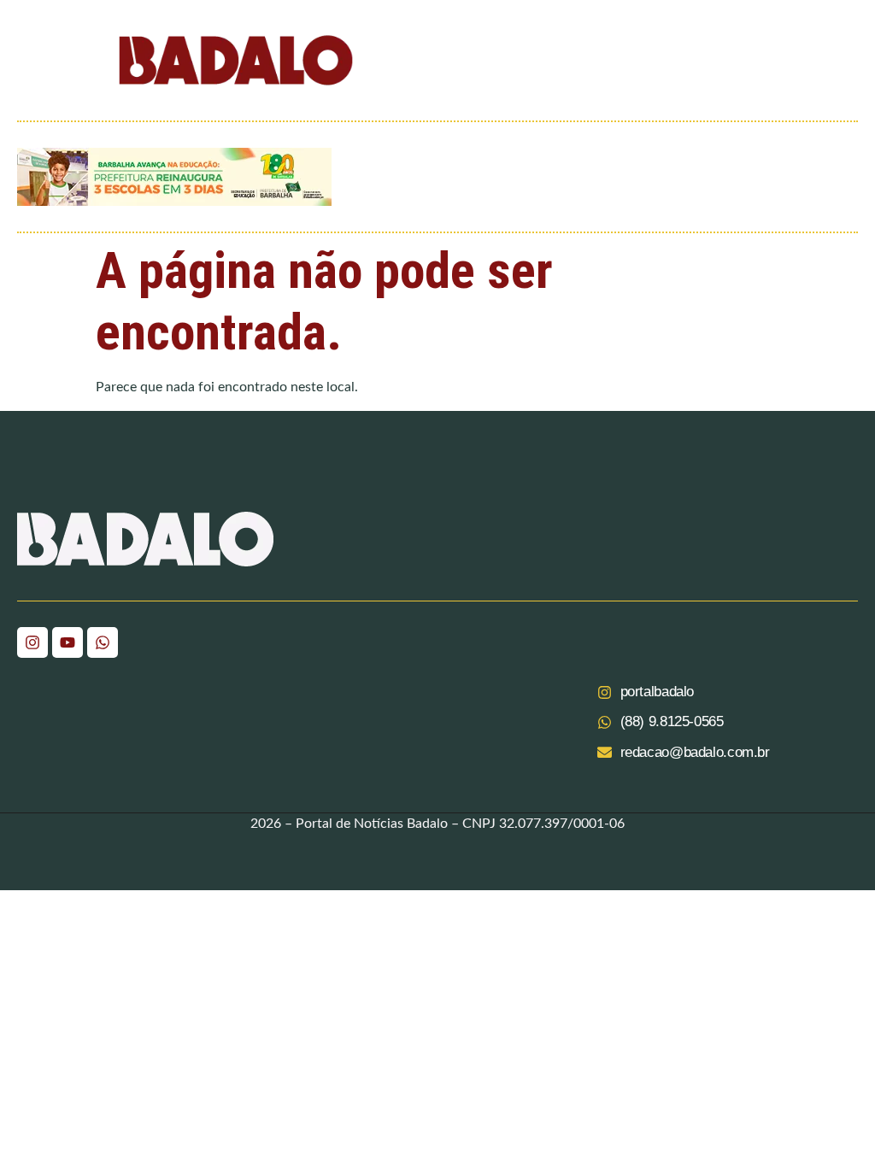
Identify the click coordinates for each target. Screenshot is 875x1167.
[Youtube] (67, 642)
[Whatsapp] (102, 642)
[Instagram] (32, 642)
